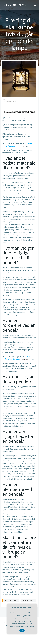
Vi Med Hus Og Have (15, 4)
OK (22, 630)
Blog (4, 99)
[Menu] (34, 5)
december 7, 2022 (10, 102)
